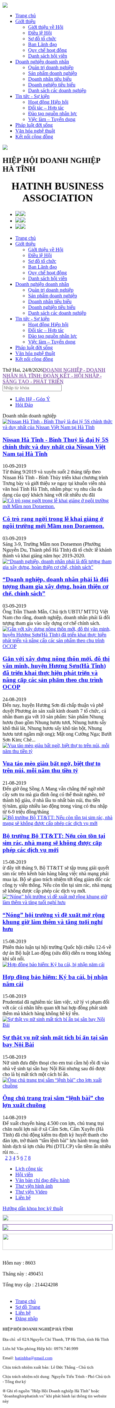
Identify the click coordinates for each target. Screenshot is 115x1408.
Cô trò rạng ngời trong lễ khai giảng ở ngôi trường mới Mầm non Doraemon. (53, 522)
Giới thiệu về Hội (45, 249)
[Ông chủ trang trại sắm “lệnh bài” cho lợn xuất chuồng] (57, 1085)
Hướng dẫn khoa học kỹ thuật (33, 1208)
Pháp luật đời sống (34, 125)
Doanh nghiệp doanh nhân (42, 61)
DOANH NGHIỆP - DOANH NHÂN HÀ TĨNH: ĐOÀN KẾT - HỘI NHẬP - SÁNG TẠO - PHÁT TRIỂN (54, 375)
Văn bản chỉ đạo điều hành (42, 1180)
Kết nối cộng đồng (34, 136)
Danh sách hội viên (47, 278)
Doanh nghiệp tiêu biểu (51, 307)
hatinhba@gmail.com (33, 1357)
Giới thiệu (25, 21)
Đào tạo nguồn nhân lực (52, 336)
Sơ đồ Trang (27, 1307)
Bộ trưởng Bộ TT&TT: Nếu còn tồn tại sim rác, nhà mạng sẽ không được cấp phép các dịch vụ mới (54, 842)
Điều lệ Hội (40, 255)
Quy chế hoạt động (47, 272)
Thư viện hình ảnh (34, 1186)
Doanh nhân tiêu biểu (50, 301)
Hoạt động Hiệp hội (48, 324)
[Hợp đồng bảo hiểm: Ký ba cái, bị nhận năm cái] (53, 964)
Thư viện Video (31, 1191)
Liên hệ (23, 1197)
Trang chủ (25, 15)
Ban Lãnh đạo (42, 267)
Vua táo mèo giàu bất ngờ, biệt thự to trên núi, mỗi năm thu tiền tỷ (52, 767)
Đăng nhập (26, 1318)
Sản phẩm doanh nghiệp (52, 295)
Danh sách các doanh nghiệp (57, 313)
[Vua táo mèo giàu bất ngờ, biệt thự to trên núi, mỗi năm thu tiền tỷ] (57, 751)
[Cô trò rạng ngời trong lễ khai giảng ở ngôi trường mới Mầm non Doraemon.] (57, 506)
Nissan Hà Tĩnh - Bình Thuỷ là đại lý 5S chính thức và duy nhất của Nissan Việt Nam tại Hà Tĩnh (56, 446)
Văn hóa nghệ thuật (35, 131)
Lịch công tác (29, 1168)
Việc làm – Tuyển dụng (51, 341)
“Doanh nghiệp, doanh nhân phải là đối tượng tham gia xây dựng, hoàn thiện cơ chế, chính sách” (56, 586)
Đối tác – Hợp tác (46, 330)
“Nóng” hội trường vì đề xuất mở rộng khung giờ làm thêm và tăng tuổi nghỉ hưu (54, 921)
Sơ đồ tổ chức (42, 261)
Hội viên (24, 1174)
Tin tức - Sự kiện (32, 96)
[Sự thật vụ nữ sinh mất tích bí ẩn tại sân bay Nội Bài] (57, 1025)
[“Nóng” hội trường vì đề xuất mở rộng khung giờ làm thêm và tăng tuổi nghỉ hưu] (57, 902)
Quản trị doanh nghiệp (50, 290)
